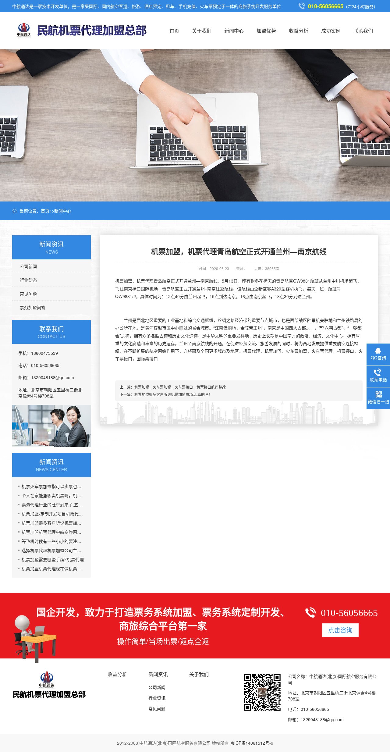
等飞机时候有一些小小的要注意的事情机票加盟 (53, 541)
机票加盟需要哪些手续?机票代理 (53, 559)
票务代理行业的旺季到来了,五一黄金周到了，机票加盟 (53, 504)
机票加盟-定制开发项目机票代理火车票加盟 (53, 514)
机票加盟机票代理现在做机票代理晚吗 (53, 568)
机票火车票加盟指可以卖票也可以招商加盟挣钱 (53, 486)
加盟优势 (266, 30)
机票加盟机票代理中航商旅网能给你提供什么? (53, 532)
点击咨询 (340, 629)
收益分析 (298, 30)
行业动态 (28, 280)
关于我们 (201, 30)
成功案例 (331, 30)
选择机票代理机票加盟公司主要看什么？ (53, 550)
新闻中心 (234, 30)
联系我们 (363, 30)
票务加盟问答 (32, 307)
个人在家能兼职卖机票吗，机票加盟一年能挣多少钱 (53, 495)
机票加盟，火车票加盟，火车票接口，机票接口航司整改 (180, 387)
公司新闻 (28, 266)
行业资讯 (156, 698)
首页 (174, 30)
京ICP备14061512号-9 (251, 743)
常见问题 (28, 293)
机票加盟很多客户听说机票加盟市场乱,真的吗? (53, 523)
